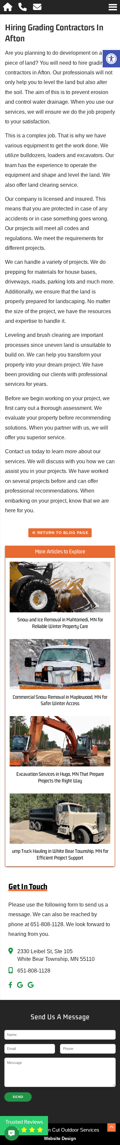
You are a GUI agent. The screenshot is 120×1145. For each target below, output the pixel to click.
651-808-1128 (33, 971)
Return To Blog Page (62, 533)
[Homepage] (8, 7)
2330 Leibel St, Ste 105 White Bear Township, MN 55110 (56, 955)
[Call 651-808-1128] (23, 7)
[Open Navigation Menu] (113, 7)
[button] (111, 58)
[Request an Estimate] (5, 1133)
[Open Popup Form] (37, 7)
